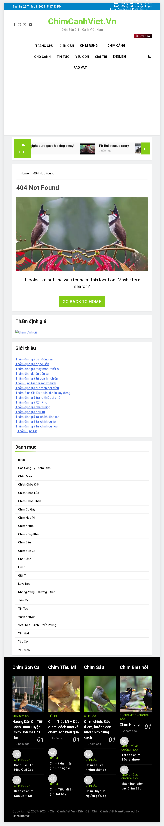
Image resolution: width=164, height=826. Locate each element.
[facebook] (14, 24)
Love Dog (24, 584)
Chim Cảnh (116, 45)
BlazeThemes (21, 815)
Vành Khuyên (26, 617)
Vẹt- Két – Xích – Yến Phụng (37, 625)
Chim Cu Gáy (26, 509)
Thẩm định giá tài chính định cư (37, 417)
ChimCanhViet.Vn (82, 21)
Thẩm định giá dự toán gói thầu (37, 388)
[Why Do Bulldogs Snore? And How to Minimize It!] (130, 148)
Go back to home (82, 301)
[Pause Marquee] (145, 148)
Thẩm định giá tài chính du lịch (36, 421)
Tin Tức (63, 57)
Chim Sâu (24, 542)
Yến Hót (23, 633)
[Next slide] (149, 6)
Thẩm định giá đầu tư (30, 412)
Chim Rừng (89, 45)
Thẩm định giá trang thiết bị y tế (37, 398)
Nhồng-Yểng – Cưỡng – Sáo (36, 592)
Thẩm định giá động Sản (32, 364)
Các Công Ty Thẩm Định (34, 468)
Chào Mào (25, 476)
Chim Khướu (26, 526)
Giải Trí (101, 57)
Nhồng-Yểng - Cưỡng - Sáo (134, 717)
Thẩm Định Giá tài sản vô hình (35, 383)
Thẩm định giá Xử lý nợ (31, 402)
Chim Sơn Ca (26, 551)
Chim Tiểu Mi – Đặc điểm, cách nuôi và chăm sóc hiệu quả (63, 727)
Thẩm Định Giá (27, 431)
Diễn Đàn (66, 46)
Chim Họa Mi (26, 517)
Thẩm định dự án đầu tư (32, 374)
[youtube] (31, 24)
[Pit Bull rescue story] (75, 149)
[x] (25, 24)
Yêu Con (82, 57)
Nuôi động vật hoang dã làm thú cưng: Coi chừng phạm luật (131, 3)
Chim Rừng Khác (29, 534)
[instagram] (19, 24)
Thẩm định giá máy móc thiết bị (37, 369)
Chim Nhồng (130, 724)
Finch (21, 567)
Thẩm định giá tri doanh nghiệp (36, 378)
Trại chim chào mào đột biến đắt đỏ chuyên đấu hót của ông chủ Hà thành (132, 13)
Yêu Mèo (24, 650)
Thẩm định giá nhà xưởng (32, 407)
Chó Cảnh (42, 57)
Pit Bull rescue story (102, 146)
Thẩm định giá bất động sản (34, 359)
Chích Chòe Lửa (28, 493)
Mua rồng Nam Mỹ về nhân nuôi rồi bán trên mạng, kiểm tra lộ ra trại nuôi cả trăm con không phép (131, 9)
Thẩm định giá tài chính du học (36, 426)
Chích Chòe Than (29, 501)
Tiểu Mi (23, 600)
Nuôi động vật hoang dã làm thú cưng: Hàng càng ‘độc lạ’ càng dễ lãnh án (133, 6)
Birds (21, 460)
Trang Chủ (44, 46)
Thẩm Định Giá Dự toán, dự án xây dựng (42, 393)
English (119, 56)
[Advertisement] (82, 103)
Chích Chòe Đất (28, 484)
